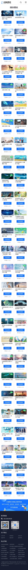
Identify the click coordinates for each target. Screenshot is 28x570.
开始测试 (7, 22)
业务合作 (20, 535)
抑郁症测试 (12, 544)
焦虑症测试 (20, 546)
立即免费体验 (14, 507)
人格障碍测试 (4, 548)
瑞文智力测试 (21, 550)
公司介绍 (3, 535)
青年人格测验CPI (13, 556)
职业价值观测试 (4, 558)
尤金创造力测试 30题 (20, 379)
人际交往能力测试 (13, 558)
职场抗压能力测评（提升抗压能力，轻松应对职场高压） (20, 453)
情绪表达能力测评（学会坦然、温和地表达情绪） (7, 254)
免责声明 (3, 537)
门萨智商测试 (4, 556)
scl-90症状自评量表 (22, 548)
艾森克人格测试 (21, 554)
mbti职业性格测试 (4, 544)
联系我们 (11, 535)
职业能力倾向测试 (5, 552)
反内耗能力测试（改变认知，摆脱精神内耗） (20, 200)
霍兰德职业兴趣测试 (14, 546)
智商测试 (20, 558)
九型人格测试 (21, 544)
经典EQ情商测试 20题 (7, 379)
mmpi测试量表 (12, 548)
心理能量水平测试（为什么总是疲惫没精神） (20, 218)
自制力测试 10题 (6, 90)
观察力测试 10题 (6, 126)
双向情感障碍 (4, 550)
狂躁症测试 (12, 552)
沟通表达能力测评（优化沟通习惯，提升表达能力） (7, 490)
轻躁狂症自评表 (21, 552)
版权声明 (20, 537)
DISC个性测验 (4, 554)
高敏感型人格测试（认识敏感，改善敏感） (20, 490)
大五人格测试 (12, 550)
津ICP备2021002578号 (21, 562)
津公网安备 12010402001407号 (7, 563)
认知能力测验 (12, 554)
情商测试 (3, 546)
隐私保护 (11, 537)
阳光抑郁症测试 (21, 556)
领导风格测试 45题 (19, 17)
